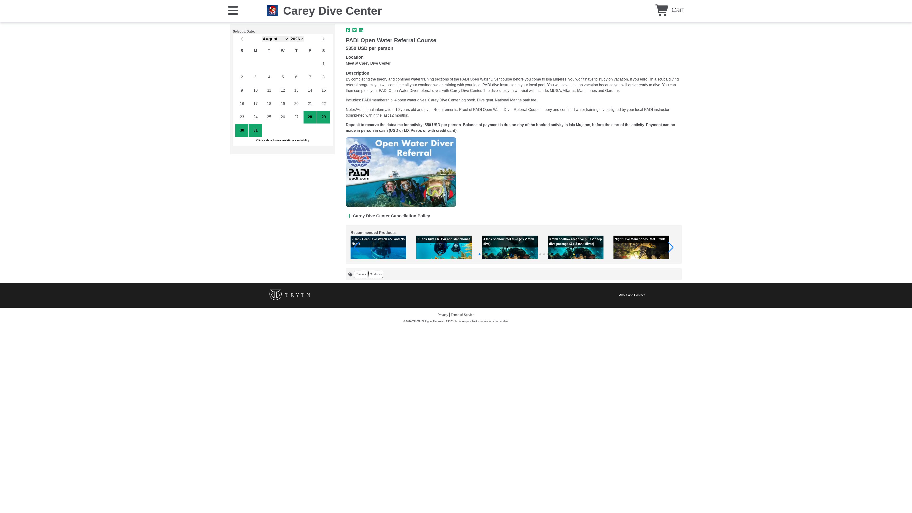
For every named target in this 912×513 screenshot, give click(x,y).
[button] (357, 247)
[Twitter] (354, 30)
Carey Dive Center (332, 11)
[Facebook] (348, 30)
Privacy (443, 315)
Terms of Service (462, 315)
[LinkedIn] (361, 30)
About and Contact (632, 295)
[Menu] (233, 10)
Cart (677, 10)
